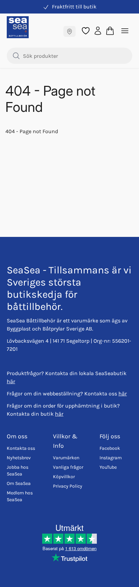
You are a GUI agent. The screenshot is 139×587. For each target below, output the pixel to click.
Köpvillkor (64, 477)
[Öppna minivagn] (110, 30)
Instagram (111, 458)
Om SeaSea (19, 483)
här (11, 381)
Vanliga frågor (68, 467)
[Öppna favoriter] (85, 30)
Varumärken (66, 458)
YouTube (108, 467)
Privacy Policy (67, 486)
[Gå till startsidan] (18, 27)
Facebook (110, 448)
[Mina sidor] (98, 30)
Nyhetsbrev (19, 458)
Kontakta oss (21, 448)
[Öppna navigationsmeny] (125, 30)
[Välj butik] (69, 31)
